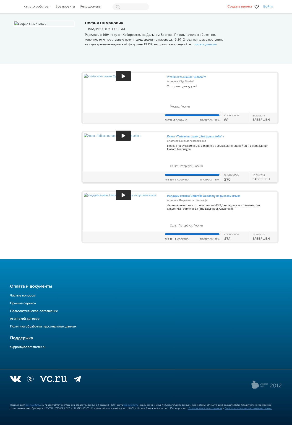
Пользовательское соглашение (34, 311)
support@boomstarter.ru (27, 347)
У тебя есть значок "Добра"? (186, 77)
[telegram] (77, 380)
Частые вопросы (23, 295)
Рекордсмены (90, 6)
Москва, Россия (179, 106)
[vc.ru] (53, 380)
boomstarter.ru (33, 405)
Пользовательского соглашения (205, 408)
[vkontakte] (15, 380)
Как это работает (36, 6)
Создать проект (239, 6)
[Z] (30, 380)
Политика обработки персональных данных (43, 326)
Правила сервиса (23, 303)
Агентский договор (24, 318)
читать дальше (206, 44)
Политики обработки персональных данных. (248, 408)
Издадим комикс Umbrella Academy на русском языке (203, 196)
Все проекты (65, 6)
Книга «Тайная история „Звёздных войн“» (195, 136)
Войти (268, 6)
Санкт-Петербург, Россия (186, 166)
